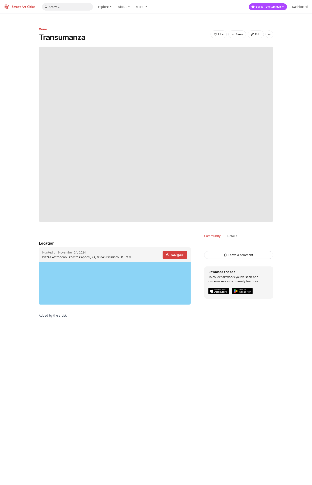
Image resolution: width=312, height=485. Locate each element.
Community (212, 236)
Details (232, 236)
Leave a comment (240, 255)
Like (220, 34)
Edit (258, 34)
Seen (239, 34)
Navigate (177, 255)
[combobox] (67, 7)
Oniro (43, 29)
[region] (115, 283)
